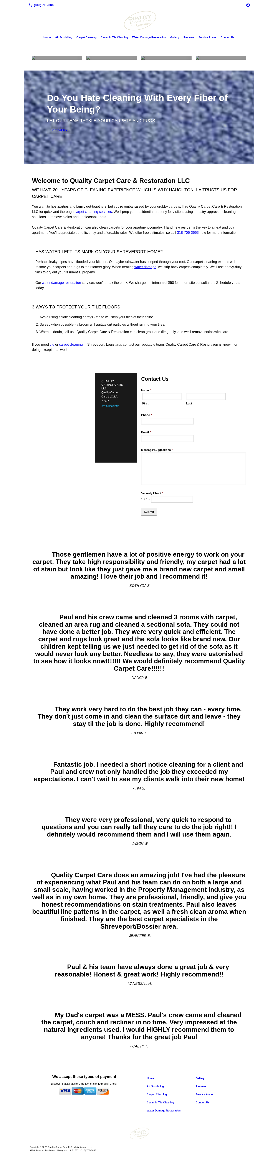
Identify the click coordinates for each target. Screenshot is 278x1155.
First (145, 403)
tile (52, 344)
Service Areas (207, 37)
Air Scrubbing (63, 37)
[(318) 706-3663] (41, 5)
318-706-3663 (188, 232)
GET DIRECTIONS (110, 406)
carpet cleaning (71, 344)
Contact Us (228, 37)
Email (146, 432)
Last (189, 403)
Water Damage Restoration (149, 37)
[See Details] (127, 384)
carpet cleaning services (93, 212)
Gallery (174, 37)
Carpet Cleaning (86, 37)
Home (47, 37)
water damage (145, 267)
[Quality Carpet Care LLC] (139, 1134)
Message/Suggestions (157, 449)
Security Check (152, 493)
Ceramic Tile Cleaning (114, 37)
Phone (146, 415)
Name (146, 390)
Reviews (189, 37)
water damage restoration (61, 283)
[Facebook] (248, 5)
